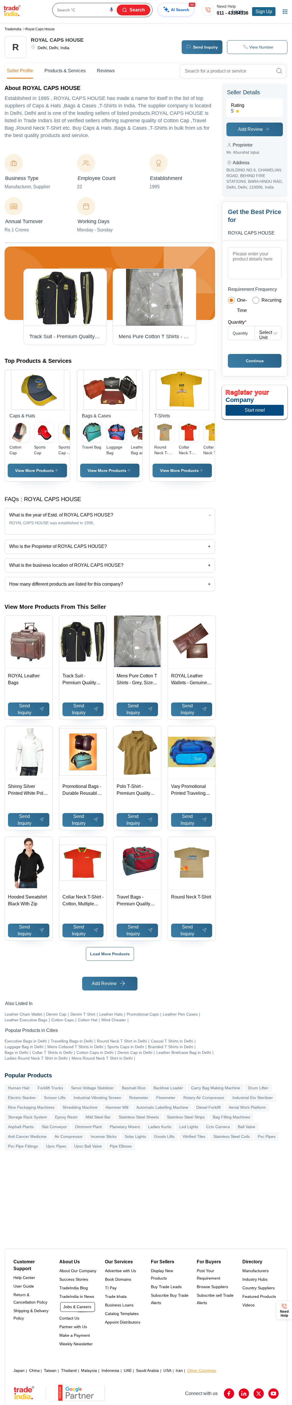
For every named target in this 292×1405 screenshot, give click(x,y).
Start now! (255, 410)
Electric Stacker (22, 1097)
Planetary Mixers (125, 1126)
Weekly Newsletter (76, 1344)
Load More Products (110, 954)
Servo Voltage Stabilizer (92, 1088)
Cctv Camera (218, 1126)
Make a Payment (74, 1335)
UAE (128, 1370)
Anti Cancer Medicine (27, 1136)
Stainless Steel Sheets (139, 1117)
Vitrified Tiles (193, 1136)
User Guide (23, 1286)
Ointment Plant (88, 1126)
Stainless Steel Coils (231, 1136)
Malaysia (89, 1370)
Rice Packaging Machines (31, 1107)
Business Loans (119, 1305)
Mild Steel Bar (98, 1117)
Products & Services (65, 70)
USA (167, 1370)
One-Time (242, 305)
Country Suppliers (258, 1288)
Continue (255, 361)
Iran (179, 1370)
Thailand (69, 1370)
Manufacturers (255, 1270)
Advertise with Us (120, 1270)
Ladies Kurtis (159, 1126)
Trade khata (116, 1296)
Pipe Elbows (121, 1146)
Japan (19, 1370)
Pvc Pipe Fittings (23, 1146)
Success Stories (73, 1279)
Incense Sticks (104, 1136)
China (34, 1370)
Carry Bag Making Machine (215, 1088)
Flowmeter (165, 1097)
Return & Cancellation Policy (30, 1298)
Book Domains (118, 1279)
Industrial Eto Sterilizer (252, 1097)
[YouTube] (273, 1393)
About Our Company (77, 1270)
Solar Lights (135, 1136)
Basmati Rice (133, 1088)
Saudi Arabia (147, 1370)
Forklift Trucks (50, 1088)
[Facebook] (229, 1393)
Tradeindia (13, 29)
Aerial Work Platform (247, 1107)
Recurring (271, 300)
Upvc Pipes (56, 1146)
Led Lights (188, 1126)
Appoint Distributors (122, 1322)
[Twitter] (258, 1393)
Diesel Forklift (208, 1107)
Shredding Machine (80, 1107)
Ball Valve (246, 1126)
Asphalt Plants (21, 1126)
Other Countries (201, 1370)
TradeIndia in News (76, 1296)
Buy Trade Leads (166, 1286)
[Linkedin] (244, 1393)
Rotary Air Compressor (203, 1097)
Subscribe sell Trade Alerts (215, 1299)
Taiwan (50, 1370)
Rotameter (138, 1097)
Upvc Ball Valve (88, 1146)
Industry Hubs (254, 1279)
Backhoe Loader (168, 1088)
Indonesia (110, 1370)
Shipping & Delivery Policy (30, 1314)
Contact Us (69, 1318)
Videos (248, 1305)
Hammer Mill (117, 1107)
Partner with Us (73, 1326)
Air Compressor (68, 1136)
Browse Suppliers (212, 1286)
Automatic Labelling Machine (162, 1107)
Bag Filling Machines (231, 1117)
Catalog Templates (122, 1313)
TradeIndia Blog (73, 1288)
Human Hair (19, 1088)
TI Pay (111, 1288)
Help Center (24, 1277)
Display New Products (162, 1274)
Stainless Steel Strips (186, 1117)
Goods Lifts (164, 1136)
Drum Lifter (258, 1088)
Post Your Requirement (208, 1274)
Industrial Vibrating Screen (97, 1097)
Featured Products (259, 1296)
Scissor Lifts (55, 1097)
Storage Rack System (27, 1117)
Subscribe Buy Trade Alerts (169, 1299)
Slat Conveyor (54, 1126)
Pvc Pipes (266, 1136)
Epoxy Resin (66, 1117)
